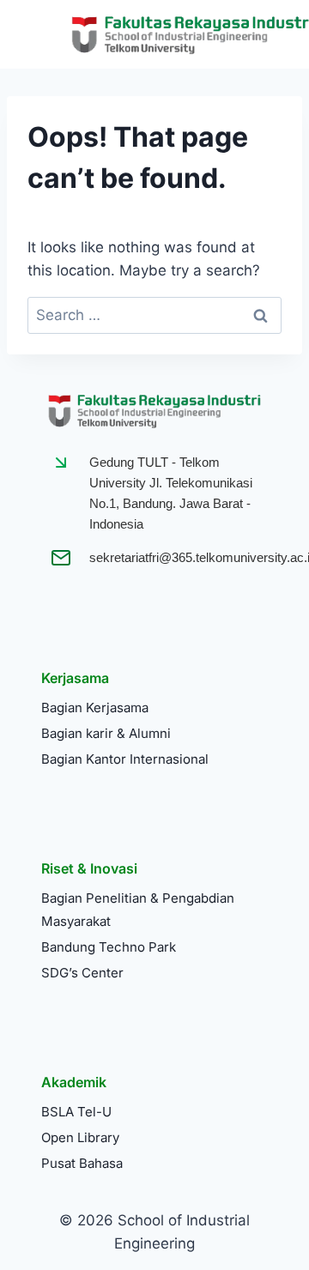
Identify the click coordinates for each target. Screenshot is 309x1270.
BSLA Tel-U (76, 1112)
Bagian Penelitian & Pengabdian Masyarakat (137, 909)
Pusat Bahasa (82, 1163)
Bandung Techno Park (108, 947)
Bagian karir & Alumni (106, 733)
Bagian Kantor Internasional (125, 759)
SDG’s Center (82, 973)
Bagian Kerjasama (94, 707)
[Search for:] (154, 315)
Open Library (80, 1137)
